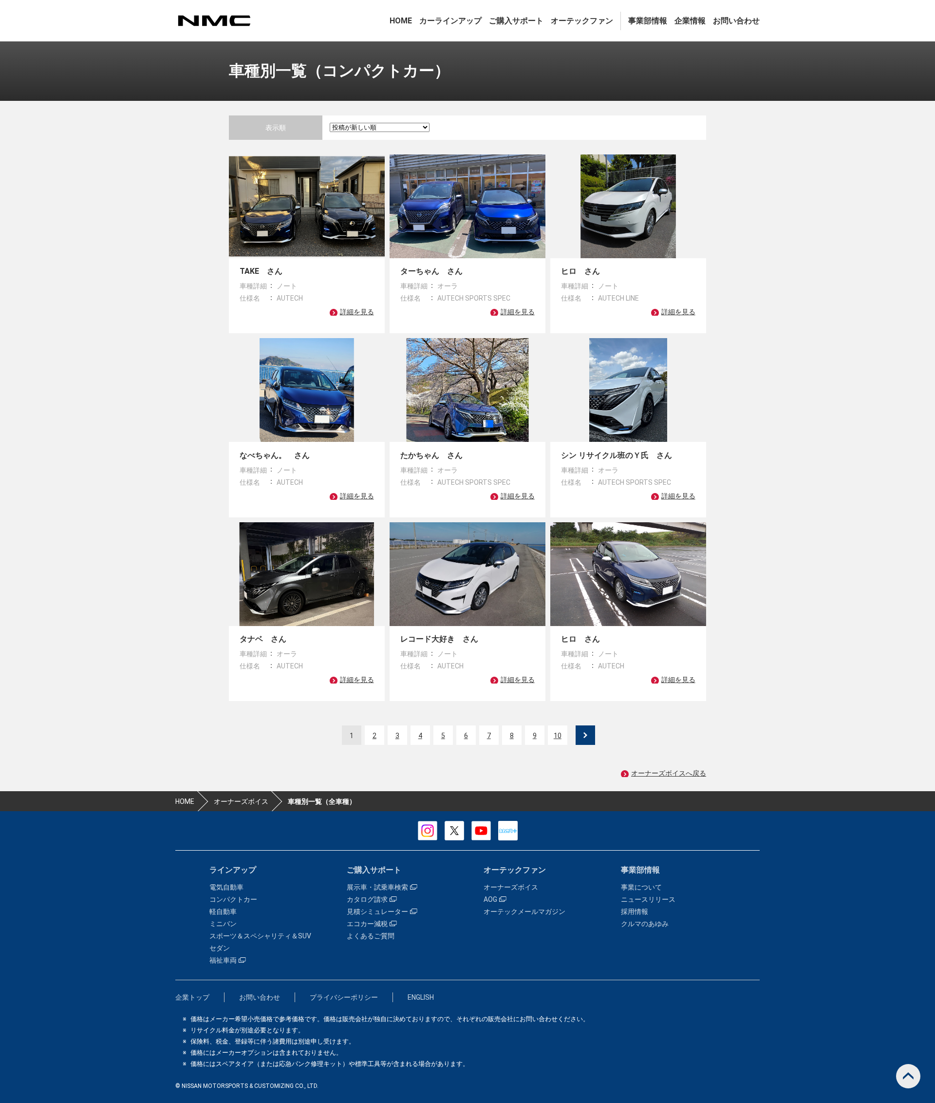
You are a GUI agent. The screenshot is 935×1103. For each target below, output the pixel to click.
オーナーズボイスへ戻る (668, 773)
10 (557, 736)
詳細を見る (357, 312)
